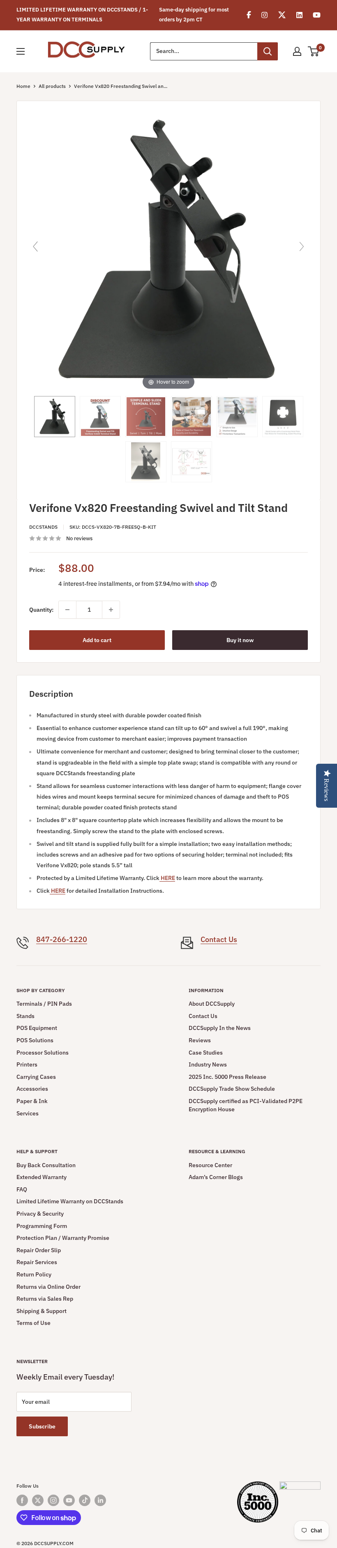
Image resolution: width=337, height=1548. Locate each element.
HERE (167, 878)
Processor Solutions (42, 1052)
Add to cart (97, 640)
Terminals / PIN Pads (44, 1003)
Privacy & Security (40, 1213)
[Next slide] (301, 246)
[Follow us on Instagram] (53, 1500)
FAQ (21, 1189)
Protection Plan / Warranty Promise (62, 1238)
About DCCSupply (212, 1003)
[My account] (297, 51)
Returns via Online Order (48, 1286)
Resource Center (210, 1165)
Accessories (32, 1088)
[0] (314, 51)
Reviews (200, 1040)
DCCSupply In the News (220, 1028)
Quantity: (41, 609)
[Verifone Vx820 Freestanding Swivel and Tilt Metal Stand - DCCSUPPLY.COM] (54, 416)
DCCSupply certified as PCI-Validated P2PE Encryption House (245, 1105)
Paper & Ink (32, 1101)
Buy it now (240, 640)
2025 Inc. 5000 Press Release (227, 1076)
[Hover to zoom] (168, 249)
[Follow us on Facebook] (22, 1500)
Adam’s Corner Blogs (216, 1177)
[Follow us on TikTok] (84, 1500)
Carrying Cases (36, 1076)
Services (27, 1113)
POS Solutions (34, 1040)
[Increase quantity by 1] (111, 609)
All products (52, 86)
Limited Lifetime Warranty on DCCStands (69, 1201)
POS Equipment (36, 1028)
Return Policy (33, 1274)
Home (23, 86)
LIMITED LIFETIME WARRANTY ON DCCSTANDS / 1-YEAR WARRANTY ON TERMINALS (82, 14)
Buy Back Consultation (46, 1165)
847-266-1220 (61, 939)
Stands (25, 1016)
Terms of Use (33, 1323)
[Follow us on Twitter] (38, 1500)
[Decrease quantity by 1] (67, 609)
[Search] (267, 51)
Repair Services (36, 1262)
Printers (26, 1064)
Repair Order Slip (38, 1250)
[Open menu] (20, 51)
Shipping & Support (41, 1311)
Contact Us (219, 939)
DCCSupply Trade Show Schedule (232, 1088)
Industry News (208, 1064)
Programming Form (41, 1226)
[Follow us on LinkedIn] (100, 1500)
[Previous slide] (35, 246)
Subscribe (42, 1426)
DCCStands (43, 527)
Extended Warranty (41, 1177)
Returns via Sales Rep (44, 1298)
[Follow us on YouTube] (69, 1500)
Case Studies (206, 1052)
